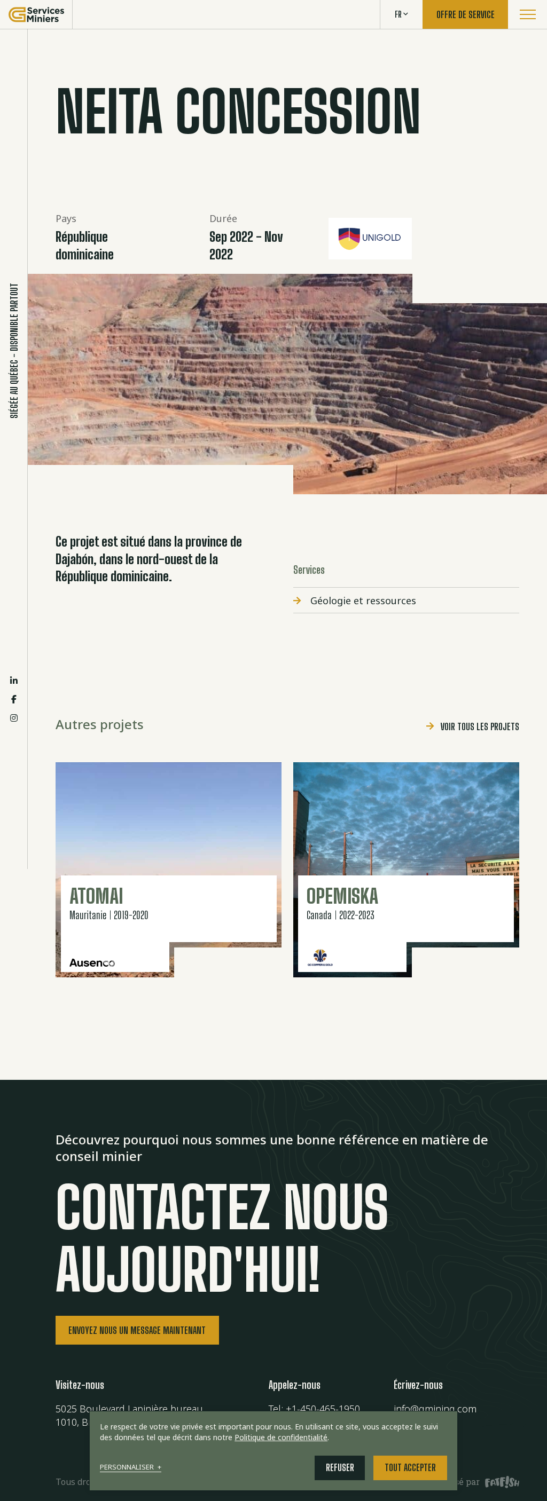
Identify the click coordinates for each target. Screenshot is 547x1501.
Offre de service (465, 14)
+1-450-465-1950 (323, 1408)
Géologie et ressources (363, 600)
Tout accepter (410, 1467)
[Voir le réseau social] (14, 680)
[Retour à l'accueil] (36, 14)
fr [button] (398, 14)
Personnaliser (130, 1468)
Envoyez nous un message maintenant (137, 1330)
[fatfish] (499, 1482)
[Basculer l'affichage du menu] (527, 14)
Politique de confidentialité (281, 1437)
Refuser (340, 1467)
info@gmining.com (435, 1408)
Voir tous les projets (480, 726)
